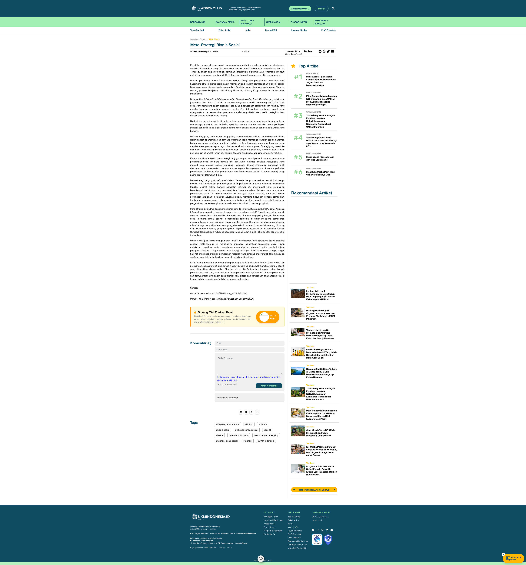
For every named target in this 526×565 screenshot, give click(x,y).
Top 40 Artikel (197, 30)
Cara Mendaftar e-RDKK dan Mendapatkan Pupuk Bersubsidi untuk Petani (321, 433)
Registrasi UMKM (300, 8)
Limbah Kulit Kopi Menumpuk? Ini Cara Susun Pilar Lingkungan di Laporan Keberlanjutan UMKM (320, 295)
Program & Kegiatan (321, 22)
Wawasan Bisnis (225, 22)
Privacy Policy (294, 537)
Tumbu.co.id (267, 560)
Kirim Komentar (269, 385)
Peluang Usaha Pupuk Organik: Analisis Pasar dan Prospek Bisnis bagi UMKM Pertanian (320, 314)
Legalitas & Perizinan (247, 22)
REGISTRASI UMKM (516, 558)
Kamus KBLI (271, 30)
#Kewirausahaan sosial (246, 430)
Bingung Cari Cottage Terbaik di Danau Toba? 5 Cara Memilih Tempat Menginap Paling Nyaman (321, 373)
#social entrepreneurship (266, 435)
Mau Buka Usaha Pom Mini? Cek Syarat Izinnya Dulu (320, 173)
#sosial (267, 430)
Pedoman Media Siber (298, 541)
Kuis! (248, 30)
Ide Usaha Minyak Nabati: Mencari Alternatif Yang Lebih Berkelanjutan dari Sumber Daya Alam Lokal (321, 353)
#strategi (247, 441)
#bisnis (219, 435)
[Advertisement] (305, 240)
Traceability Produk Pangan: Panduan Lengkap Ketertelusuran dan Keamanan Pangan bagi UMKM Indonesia (320, 121)
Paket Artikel (224, 30)
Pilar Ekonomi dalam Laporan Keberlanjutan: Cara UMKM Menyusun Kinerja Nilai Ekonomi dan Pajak (321, 100)
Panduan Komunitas (297, 544)
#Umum (249, 424)
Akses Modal (273, 22)
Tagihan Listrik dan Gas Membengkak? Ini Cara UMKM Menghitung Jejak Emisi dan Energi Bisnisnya (320, 334)
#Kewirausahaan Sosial (227, 424)
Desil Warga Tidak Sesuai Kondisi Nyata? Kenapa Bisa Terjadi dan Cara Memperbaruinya (321, 81)
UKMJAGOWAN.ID (320, 516)
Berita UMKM (197, 22)
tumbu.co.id (317, 520)
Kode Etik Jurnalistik (297, 548)
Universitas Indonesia (247, 534)
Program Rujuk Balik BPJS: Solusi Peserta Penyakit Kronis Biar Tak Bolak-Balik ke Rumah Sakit (321, 470)
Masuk (321, 8)
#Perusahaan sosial (238, 435)
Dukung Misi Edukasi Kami (215, 312)
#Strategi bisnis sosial (227, 441)
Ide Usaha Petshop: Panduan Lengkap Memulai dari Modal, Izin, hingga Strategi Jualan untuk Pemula (321, 450)
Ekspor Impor (299, 22)
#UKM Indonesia (266, 441)
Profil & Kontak (328, 30)
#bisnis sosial (222, 430)
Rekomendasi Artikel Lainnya (314, 489)
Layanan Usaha (299, 30)
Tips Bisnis (214, 39)
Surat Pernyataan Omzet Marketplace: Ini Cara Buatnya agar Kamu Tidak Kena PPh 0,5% (321, 142)
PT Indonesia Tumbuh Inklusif (201, 541)
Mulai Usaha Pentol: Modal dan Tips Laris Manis (320, 158)
